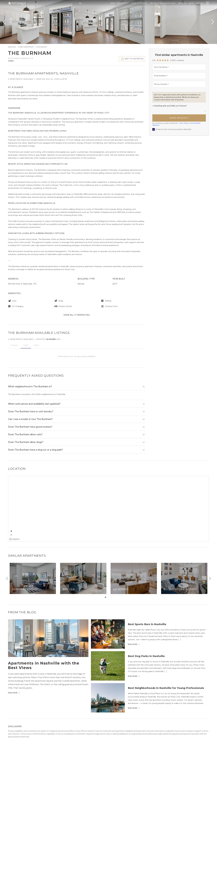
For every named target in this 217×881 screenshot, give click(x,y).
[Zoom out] (11, 535)
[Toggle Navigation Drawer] (207, 3)
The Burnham (41, 47)
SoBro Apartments (26, 47)
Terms (181, 123)
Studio (14, 345)
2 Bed (36, 345)
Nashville (12, 47)
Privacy (186, 123)
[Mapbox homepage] (14, 539)
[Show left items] (7, 578)
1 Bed (25, 345)
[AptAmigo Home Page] (18, 3)
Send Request (179, 118)
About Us (182, 3)
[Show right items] (209, 578)
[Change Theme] (9, 3)
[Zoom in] (11, 531)
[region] (108, 509)
